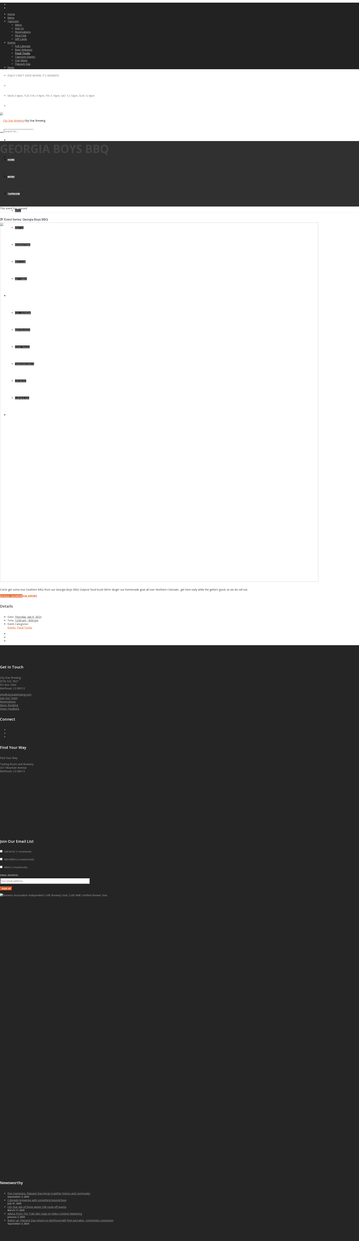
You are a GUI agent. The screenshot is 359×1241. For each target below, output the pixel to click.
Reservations (8, 701)
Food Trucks (24, 627)
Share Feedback (9, 708)
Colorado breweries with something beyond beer (37, 1200)
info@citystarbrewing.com (15, 694)
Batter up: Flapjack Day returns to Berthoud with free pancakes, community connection (60, 1220)
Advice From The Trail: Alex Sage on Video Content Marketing (44, 1213)
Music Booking (9, 705)
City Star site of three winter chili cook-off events (36, 1207)
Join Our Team (9, 698)
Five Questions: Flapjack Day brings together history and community (48, 1193)
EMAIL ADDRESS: (9, 875)
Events (11, 627)
